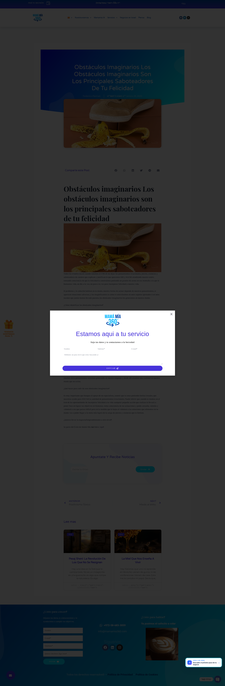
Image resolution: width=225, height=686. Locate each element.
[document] (112, 343)
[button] (171, 314)
